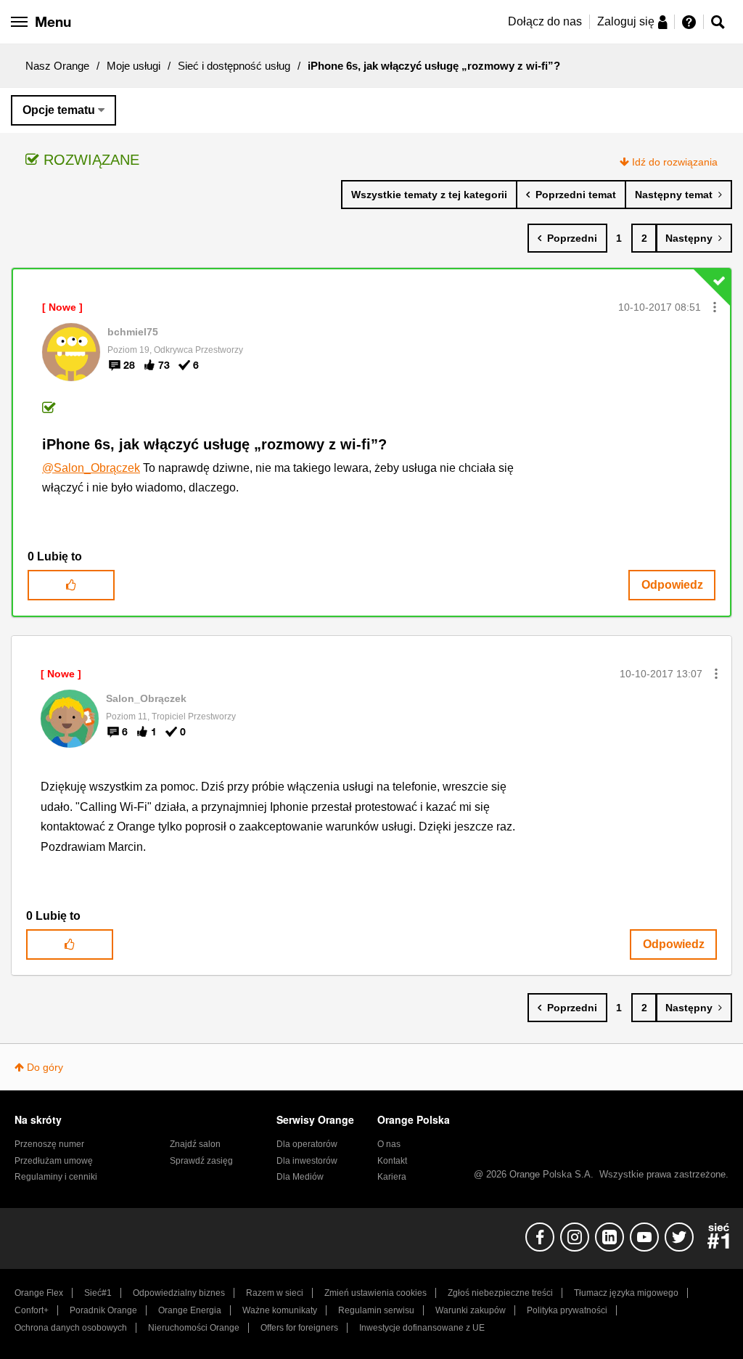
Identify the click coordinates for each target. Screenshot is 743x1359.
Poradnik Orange (103, 1310)
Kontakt (392, 1161)
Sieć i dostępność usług (234, 66)
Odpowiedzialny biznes (179, 1293)
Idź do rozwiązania (675, 162)
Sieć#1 (98, 1293)
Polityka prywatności (567, 1310)
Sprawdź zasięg (201, 1161)
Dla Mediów (300, 1177)
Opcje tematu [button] (58, 110)
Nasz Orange (57, 66)
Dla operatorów (306, 1144)
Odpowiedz (672, 585)
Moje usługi (133, 66)
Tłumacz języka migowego (626, 1293)
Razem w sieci (274, 1293)
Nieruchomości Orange (193, 1328)
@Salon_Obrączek (91, 468)
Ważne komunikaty (279, 1310)
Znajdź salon (195, 1144)
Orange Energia (189, 1310)
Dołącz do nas (545, 21)
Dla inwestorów (306, 1161)
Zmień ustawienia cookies (375, 1293)
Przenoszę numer (49, 1144)
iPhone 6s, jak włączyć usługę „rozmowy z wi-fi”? (214, 444)
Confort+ (32, 1310)
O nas (389, 1144)
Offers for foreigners (299, 1328)
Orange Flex (39, 1293)
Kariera (391, 1177)
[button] (714, 307)
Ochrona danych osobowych (71, 1328)
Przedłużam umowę (54, 1161)
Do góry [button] (45, 1067)
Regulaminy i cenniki (56, 1177)
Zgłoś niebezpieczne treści (500, 1293)
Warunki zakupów (470, 1310)
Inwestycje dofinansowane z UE (422, 1328)
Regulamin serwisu (376, 1310)
